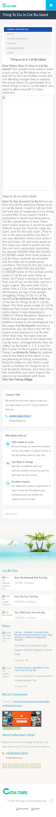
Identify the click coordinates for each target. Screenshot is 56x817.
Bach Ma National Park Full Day (31, 578)
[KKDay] (21, 719)
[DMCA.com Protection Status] (11, 728)
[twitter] (4, 765)
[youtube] (27, 765)
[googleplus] (10, 765)
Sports (10, 34)
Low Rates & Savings (22, 462)
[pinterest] (32, 765)
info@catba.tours (17, 421)
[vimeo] (38, 765)
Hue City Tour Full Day (26, 597)
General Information (17, 29)
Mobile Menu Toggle (51, 5)
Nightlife (11, 43)
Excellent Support (21, 482)
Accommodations (16, 48)
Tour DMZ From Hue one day (29, 613)
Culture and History (17, 39)
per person (24, 583)
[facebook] (16, 765)
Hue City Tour (11, 514)
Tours (10, 53)
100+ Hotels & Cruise (23, 442)
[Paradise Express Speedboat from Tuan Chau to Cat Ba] (7, 672)
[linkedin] (21, 765)
